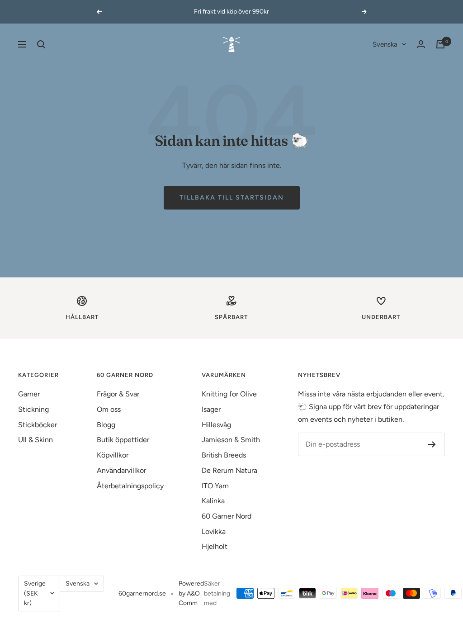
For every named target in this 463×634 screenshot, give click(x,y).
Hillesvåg (216, 424)
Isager (211, 409)
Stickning (33, 409)
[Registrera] (432, 444)
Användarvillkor (121, 470)
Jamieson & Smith (231, 439)
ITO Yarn (215, 485)
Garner (29, 394)
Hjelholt (214, 546)
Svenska (385, 44)
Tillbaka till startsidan (232, 197)
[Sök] (41, 44)
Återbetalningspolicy (130, 485)
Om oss (109, 409)
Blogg (106, 424)
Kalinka (213, 500)
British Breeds (224, 455)
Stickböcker (37, 424)
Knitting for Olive (229, 394)
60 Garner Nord (226, 516)
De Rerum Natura (229, 470)
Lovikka (214, 531)
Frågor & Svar (118, 394)
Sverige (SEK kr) (35, 593)
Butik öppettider (123, 439)
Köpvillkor (112, 455)
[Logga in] (421, 44)
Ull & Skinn (35, 439)
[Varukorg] (440, 44)
